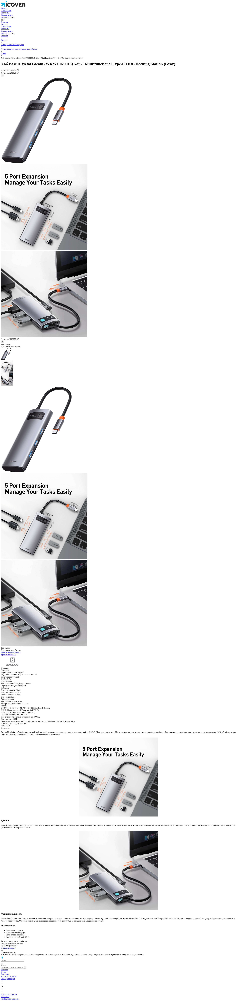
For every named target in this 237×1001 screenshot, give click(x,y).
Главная (4, 22)
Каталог (4, 8)
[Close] (2, 950)
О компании (6, 11)
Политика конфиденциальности (10, 998)
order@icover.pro (8, 979)
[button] (12, 960)
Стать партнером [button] (8, 948)
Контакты (5, 13)
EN (2, 17)
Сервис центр (7, 15)
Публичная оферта (9, 994)
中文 (7, 17)
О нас (3, 972)
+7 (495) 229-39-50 (8, 976)
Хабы (3, 53)
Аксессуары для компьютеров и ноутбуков (19, 49)
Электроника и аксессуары (12, 45)
